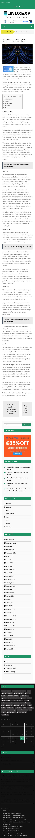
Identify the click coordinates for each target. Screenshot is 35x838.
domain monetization (13, 695)
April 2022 (9, 573)
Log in (8, 662)
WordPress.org (10, 672)
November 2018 (11, 619)
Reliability (7, 105)
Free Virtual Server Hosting (25, 409)
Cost (6, 107)
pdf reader (9, 705)
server (24, 705)
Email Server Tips (7, 835)
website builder (11, 712)
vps (15, 710)
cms (24, 691)
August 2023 (10, 556)
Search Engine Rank (8, 833)
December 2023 (11, 543)
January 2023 (10, 566)
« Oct (2, 747)
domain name (25, 695)
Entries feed (9, 665)
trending (31, 707)
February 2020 (10, 593)
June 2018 (9, 636)
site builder (10, 707)
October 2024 (10, 540)
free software (6, 700)
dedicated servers (21, 395)
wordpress (5, 714)
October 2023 (10, 550)
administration (6, 691)
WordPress (9, 527)
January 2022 (10, 583)
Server (10, 392)
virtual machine (7, 710)
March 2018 (9, 642)
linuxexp (26, 41)
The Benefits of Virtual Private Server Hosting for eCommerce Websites (11, 409)
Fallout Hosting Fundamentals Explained (13, 826)
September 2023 (11, 553)
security (17, 705)
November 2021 (11, 589)
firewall (24, 698)
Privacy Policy (7, 764)
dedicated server (11, 395)
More (19, 392)
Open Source (10, 514)
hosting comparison (17, 700)
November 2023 (11, 546)
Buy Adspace (7, 757)
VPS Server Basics (7, 811)
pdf (25, 702)
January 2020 (10, 596)
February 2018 (10, 646)
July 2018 (9, 632)
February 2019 (10, 609)
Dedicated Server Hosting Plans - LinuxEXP (16, 787)
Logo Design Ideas (20, 833)
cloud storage (17, 691)
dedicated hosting (7, 693)
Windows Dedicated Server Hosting (19, 802)
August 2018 (10, 629)
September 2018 (11, 626)
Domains (9, 504)
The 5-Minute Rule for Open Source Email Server (16, 820)
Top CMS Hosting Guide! (20, 835)
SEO (7, 520)
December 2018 (11, 616)
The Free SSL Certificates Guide (11, 830)
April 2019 (9, 602)
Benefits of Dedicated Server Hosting (12, 789)
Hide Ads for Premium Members (12, 761)
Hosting (15, 392)
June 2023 (9, 563)
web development (23, 710)
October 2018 (10, 622)
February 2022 (10, 579)
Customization (9, 99)
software (19, 707)
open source (18, 702)
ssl (25, 707)
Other (8, 517)
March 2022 (9, 576)
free (30, 698)
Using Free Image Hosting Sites (11, 828)
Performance (8, 103)
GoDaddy (5, 382)
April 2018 (9, 639)
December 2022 (11, 569)
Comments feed (11, 668)
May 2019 (9, 599)
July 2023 (9, 559)
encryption (16, 698)
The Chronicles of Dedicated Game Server (14, 815)
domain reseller (7, 698)
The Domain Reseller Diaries (21, 776)
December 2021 (11, 586)
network (10, 702)
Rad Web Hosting (7, 82)
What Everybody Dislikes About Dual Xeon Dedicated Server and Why (16, 823)
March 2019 (9, 606)
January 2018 (10, 649)
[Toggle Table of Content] (19, 96)
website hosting (22, 712)
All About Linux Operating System (12, 813)
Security (7, 101)
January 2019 (10, 612)
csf (29, 691)
